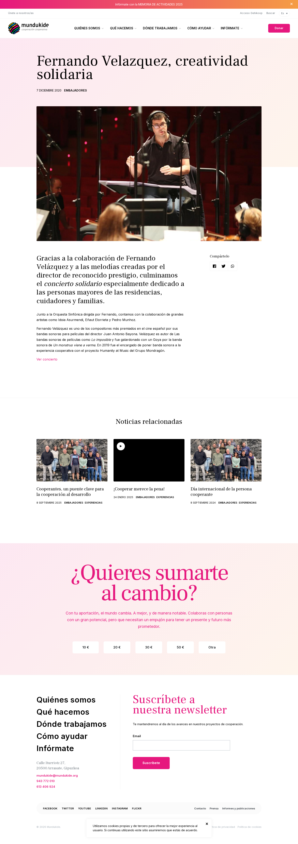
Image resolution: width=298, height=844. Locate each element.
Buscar (270, 13)
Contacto (200, 808)
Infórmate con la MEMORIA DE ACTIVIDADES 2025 (149, 4)
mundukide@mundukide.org (57, 775)
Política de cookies (250, 826)
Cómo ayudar (199, 28)
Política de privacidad (221, 826)
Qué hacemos (121, 28)
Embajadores (75, 90)
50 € (180, 647)
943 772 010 (45, 781)
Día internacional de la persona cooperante (221, 491)
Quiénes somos (87, 28)
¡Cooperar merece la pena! (139, 489)
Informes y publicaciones (238, 808)
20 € (117, 647)
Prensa (214, 808)
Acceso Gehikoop (251, 13)
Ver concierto (46, 359)
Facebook (50, 808)
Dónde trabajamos (160, 28)
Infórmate (230, 28)
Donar (279, 28)
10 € (85, 647)
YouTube (84, 808)
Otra (212, 647)
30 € (148, 647)
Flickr (136, 808)
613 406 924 (45, 786)
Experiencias (93, 502)
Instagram (120, 808)
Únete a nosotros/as (21, 13)
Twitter (68, 808)
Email (137, 736)
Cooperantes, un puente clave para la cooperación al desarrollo (70, 491)
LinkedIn (101, 808)
